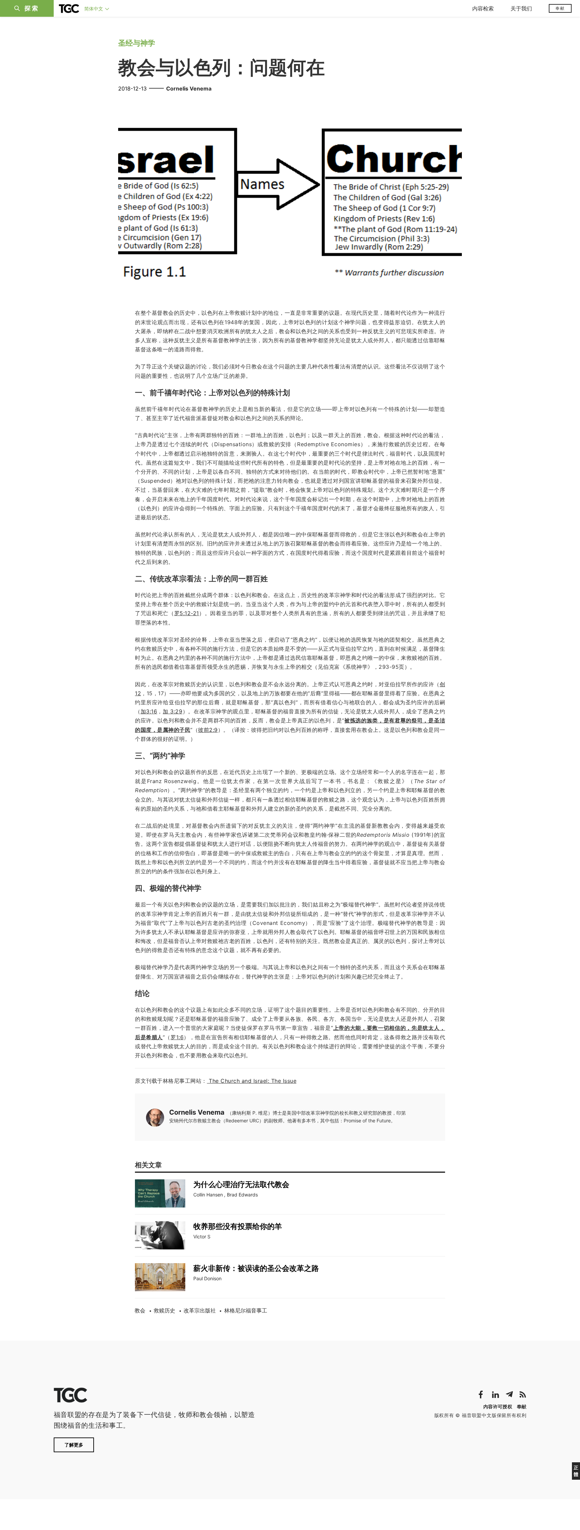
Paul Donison (207, 1278)
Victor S (201, 1236)
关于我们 (521, 8)
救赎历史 (164, 1310)
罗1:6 (177, 1037)
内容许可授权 (497, 1406)
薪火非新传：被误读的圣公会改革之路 (256, 1268)
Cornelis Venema (188, 88)
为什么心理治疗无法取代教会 (241, 1184)
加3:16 (149, 711)
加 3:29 (172, 711)
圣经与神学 (136, 43)
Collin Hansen (208, 1194)
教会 (140, 1310)
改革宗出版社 (200, 1310)
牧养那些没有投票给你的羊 (237, 1226)
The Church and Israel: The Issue (252, 1080)
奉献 (560, 8)
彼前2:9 (208, 729)
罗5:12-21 (186, 613)
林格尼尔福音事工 (245, 1310)
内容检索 (483, 8)
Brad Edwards (242, 1194)
